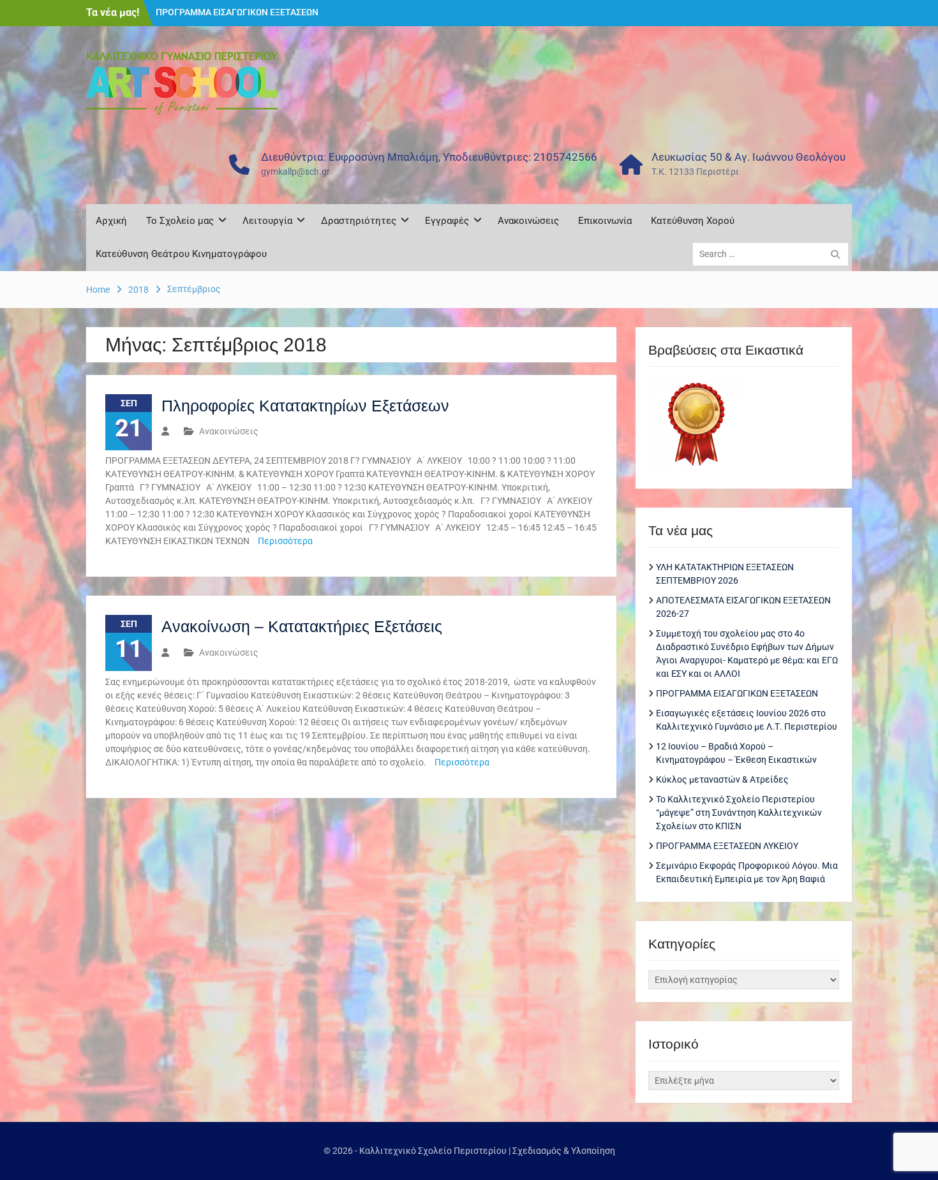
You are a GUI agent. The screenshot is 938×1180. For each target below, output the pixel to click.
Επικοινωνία (605, 220)
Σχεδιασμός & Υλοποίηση (563, 1151)
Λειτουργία (267, 220)
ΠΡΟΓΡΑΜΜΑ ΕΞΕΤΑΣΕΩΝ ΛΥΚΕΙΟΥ (727, 846)
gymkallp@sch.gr (295, 171)
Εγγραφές (447, 220)
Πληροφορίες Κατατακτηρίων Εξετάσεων (305, 406)
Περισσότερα (285, 541)
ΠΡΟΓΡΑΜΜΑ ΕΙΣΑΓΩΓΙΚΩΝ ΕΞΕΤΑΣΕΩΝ (237, 12)
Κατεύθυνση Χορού (692, 220)
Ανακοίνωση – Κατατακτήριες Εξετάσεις (301, 626)
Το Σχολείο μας (180, 220)
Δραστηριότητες (358, 220)
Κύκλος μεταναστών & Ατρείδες (722, 779)
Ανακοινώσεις (528, 220)
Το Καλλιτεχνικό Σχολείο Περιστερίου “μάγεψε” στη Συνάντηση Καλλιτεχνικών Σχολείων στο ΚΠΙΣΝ (739, 812)
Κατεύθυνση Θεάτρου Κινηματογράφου (181, 254)
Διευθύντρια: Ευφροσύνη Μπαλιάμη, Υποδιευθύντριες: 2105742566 (429, 157)
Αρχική (111, 220)
